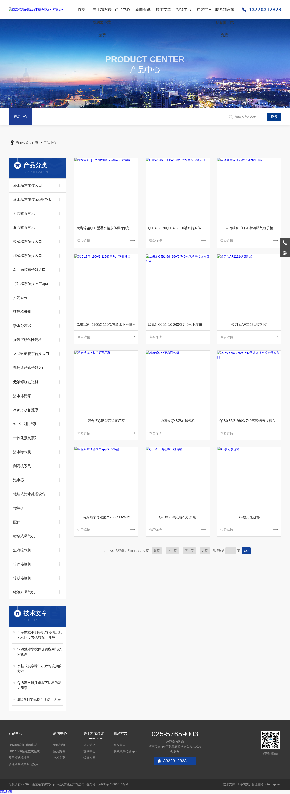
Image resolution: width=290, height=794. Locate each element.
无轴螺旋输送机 (25, 382)
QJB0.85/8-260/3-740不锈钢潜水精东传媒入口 (250, 421)
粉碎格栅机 (22, 564)
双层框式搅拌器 (19, 757)
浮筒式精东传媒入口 (29, 368)
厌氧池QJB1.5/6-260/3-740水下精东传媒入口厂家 (179, 324)
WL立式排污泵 (25, 424)
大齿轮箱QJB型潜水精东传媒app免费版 (106, 228)
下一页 (189, 550)
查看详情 (83, 240)
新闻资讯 (143, 9)
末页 (205, 550)
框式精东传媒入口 (27, 256)
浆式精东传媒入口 (27, 242)
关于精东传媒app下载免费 (102, 13)
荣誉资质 (89, 757)
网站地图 (6, 791)
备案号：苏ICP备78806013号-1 (107, 784)
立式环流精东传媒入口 (31, 354)
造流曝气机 (22, 550)
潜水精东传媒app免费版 (32, 200)
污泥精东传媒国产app (30, 284)
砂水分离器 (22, 326)
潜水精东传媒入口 (27, 186)
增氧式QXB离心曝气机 (177, 421)
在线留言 (204, 9)
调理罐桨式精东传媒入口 (23, 764)
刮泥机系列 (22, 466)
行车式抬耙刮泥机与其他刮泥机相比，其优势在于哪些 (39, 635)
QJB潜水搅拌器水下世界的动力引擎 (39, 685)
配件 (16, 522)
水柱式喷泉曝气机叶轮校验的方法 (39, 668)
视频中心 (183, 9)
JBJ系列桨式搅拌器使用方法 (39, 699)
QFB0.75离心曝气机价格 (177, 517)
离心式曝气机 (24, 228)
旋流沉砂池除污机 (27, 340)
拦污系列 (20, 298)
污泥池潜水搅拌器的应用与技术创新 (39, 651)
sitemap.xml (273, 784)
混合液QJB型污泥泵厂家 (106, 421)
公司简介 (89, 745)
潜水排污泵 (22, 396)
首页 (81, 9)
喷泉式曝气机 (24, 536)
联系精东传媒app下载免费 (224, 13)
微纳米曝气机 (24, 592)
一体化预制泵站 (25, 438)
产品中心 (122, 9)
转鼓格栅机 (22, 578)
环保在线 (244, 784)
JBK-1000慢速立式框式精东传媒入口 (24, 752)
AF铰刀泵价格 (249, 517)
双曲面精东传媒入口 (29, 270)
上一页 (172, 550)
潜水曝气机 (22, 452)
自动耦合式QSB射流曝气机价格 (249, 228)
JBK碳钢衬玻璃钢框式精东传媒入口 (23, 745)
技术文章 (163, 9)
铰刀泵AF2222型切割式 (249, 324)
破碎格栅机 (22, 312)
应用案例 (59, 751)
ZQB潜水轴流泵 (25, 410)
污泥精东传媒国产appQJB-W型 (106, 517)
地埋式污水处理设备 (29, 494)
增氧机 (18, 508)
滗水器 (18, 480)
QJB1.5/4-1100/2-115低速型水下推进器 (106, 324)
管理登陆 (257, 784)
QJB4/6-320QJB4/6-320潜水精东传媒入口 (179, 228)
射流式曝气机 (24, 214)
